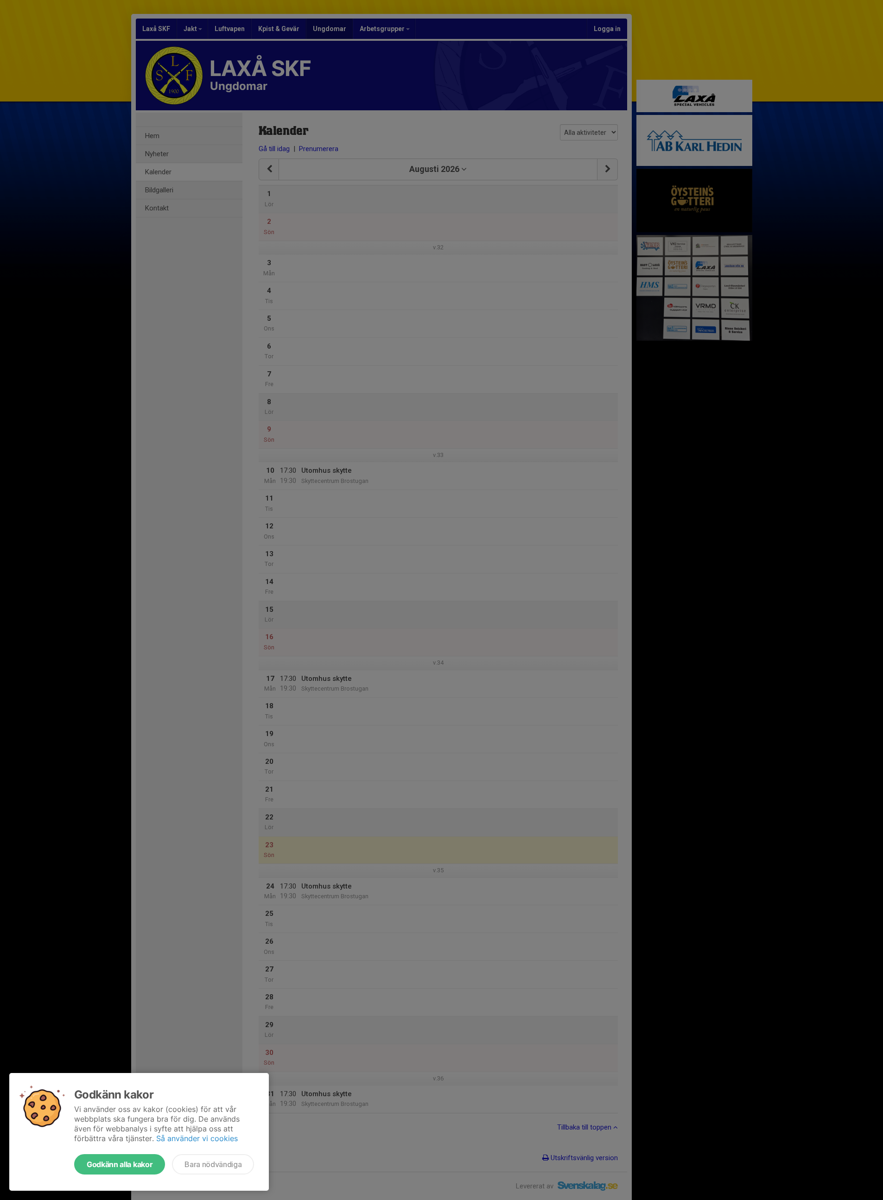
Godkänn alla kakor (119, 1164)
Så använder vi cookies (197, 1138)
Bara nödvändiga (212, 1164)
